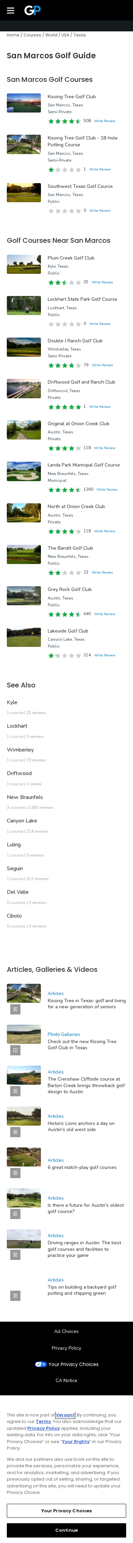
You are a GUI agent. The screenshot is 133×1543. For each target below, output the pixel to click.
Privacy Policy (66, 1348)
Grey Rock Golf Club (70, 589)
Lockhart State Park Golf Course (82, 299)
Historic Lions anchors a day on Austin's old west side (81, 1126)
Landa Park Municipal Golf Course (84, 465)
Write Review (104, 121)
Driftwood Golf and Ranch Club (81, 382)
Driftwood (19, 773)
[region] (66, 1469)
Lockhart (17, 726)
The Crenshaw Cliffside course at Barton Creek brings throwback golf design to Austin (86, 1085)
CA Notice (66, 1380)
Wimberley (20, 750)
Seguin (15, 868)
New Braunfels (25, 797)
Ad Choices (66, 1331)
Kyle (12, 702)
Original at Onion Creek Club (78, 423)
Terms (43, 1421)
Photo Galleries (64, 1035)
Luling (14, 844)
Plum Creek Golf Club (71, 258)
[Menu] (10, 10)
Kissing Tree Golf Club (72, 96)
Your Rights (75, 1441)
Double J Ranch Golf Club (75, 341)
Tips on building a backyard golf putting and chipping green (82, 1290)
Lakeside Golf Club (68, 631)
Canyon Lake (22, 821)
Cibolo (14, 916)
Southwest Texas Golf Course (80, 186)
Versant (65, 1415)
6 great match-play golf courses (82, 1167)
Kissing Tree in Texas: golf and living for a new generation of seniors (87, 1003)
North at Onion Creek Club (76, 506)
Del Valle (18, 892)
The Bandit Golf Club (70, 548)
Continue (66, 1530)
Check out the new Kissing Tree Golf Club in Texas (82, 1044)
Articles (56, 994)
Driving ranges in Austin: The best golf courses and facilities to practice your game (84, 1249)
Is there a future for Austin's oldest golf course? (86, 1208)
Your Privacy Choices (73, 1364)
